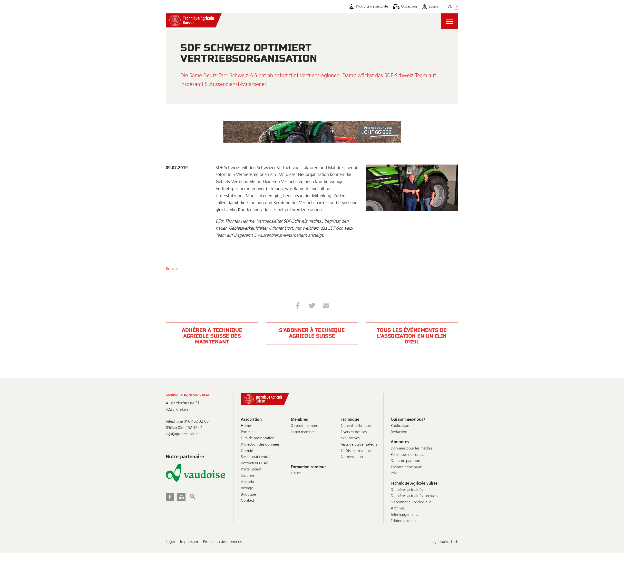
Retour (172, 269)
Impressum (189, 542)
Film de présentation (257, 438)
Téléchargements (404, 515)
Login (433, 7)
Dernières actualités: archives (414, 496)
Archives (398, 508)
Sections (247, 476)
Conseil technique (356, 426)
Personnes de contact (408, 455)
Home (246, 426)
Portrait (247, 432)
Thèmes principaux (406, 467)
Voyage (247, 488)
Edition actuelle (403, 521)
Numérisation (352, 457)
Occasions (409, 7)
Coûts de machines (356, 451)
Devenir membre (304, 426)
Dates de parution (405, 461)
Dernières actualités (407, 490)
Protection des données (260, 445)
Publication (400, 426)
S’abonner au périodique (411, 502)
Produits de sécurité (372, 7)
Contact (247, 501)
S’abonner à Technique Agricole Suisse (312, 333)
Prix (394, 473)
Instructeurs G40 (254, 463)
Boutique (248, 495)
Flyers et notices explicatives (354, 435)
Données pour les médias (411, 448)
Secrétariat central (255, 457)
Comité (247, 451)
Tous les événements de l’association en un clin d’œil (412, 336)
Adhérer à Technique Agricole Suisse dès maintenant (212, 336)
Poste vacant (251, 469)
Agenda (247, 482)
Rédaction (399, 432)
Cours (296, 473)
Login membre (303, 432)
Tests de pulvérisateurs (359, 445)
